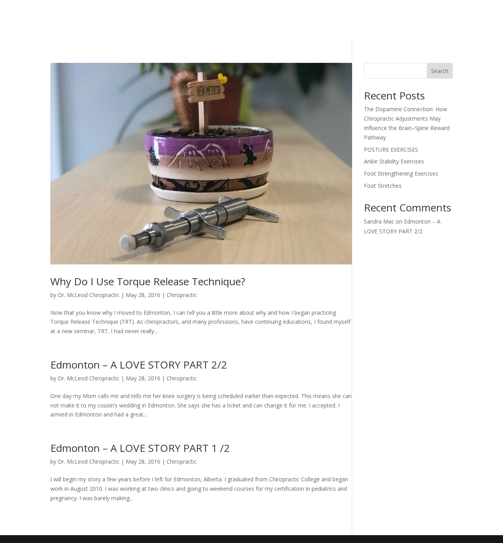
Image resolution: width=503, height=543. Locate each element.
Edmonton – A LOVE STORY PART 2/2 (138, 365)
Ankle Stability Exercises (394, 161)
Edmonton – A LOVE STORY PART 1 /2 (140, 448)
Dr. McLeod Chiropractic (88, 295)
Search (439, 71)
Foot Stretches (383, 185)
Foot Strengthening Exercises (401, 173)
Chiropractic (182, 295)
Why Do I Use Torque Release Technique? (147, 281)
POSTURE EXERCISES (391, 149)
